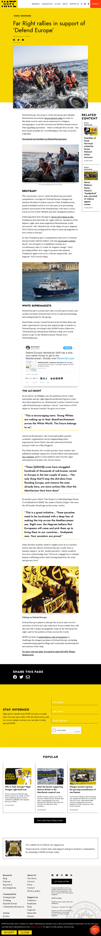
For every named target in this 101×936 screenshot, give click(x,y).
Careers (31, 881)
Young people (9, 897)
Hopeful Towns (10, 903)
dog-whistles (28, 457)
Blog (5, 878)
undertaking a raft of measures (52, 637)
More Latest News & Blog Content (50, 820)
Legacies (31, 910)
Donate (95, 4)
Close (25, 932)
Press (29, 884)
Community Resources (13, 906)
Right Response (22, 16)
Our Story (31, 878)
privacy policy (36, 927)
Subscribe (31, 913)
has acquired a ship (54, 118)
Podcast (6, 881)
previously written (66, 241)
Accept (9, 932)
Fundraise (31, 903)
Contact (31, 888)
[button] (36, 4)
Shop (29, 906)
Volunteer (31, 900)
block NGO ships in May (63, 217)
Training (7, 900)
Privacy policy (33, 891)
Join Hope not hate (62, 881)
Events (6, 916)
